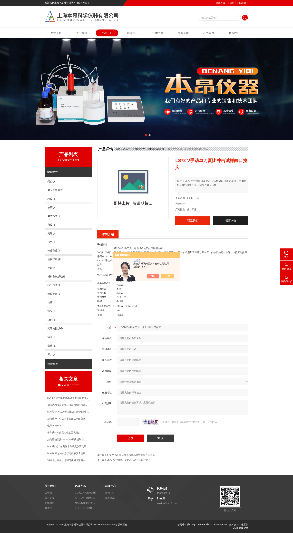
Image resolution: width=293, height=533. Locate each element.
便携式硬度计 (55, 259)
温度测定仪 (53, 294)
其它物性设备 (55, 328)
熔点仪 (51, 181)
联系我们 (243, 2)
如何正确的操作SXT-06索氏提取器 (65, 439)
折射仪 (51, 319)
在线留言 (232, 2)
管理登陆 (243, 528)
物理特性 (140, 149)
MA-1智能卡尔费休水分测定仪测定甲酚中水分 (68, 446)
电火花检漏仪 (55, 190)
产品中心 (107, 33)
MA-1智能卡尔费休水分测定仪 (86, 502)
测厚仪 (51, 233)
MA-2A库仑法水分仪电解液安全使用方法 (68, 453)
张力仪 (51, 242)
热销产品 (80, 486)
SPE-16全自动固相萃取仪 (86, 508)
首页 (118, 149)
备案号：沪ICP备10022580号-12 (194, 524)
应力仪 (51, 354)
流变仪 (51, 337)
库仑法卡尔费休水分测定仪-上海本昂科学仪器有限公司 (86, 497)
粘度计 (51, 302)
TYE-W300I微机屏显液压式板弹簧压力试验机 (131, 454)
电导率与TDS (54, 425)
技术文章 (157, 33)
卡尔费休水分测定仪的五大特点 (64, 432)
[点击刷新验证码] (150, 422)
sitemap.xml (220, 524)
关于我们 (81, 33)
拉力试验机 (53, 285)
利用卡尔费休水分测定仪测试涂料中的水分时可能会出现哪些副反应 (68, 460)
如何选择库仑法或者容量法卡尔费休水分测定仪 (68, 418)
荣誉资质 (183, 33)
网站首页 (56, 33)
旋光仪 (51, 311)
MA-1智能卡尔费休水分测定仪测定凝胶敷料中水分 (68, 397)
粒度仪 (51, 198)
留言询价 (230, 220)
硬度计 (51, 268)
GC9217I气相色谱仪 (85, 492)
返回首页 (220, 2)
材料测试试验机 (56, 276)
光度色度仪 (53, 250)
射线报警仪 (53, 216)
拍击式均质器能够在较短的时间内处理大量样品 (68, 404)
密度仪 (51, 224)
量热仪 (51, 345)
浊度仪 (51, 207)
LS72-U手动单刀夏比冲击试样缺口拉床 (127, 459)
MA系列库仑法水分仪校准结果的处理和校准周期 (68, 411)
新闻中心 (132, 33)
